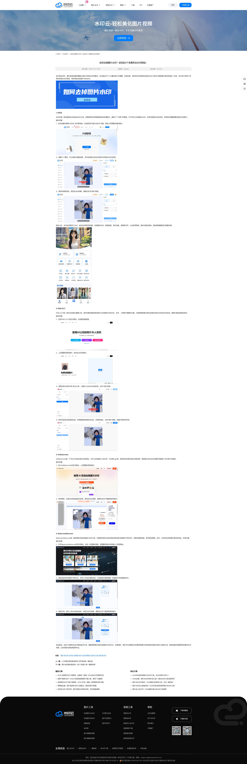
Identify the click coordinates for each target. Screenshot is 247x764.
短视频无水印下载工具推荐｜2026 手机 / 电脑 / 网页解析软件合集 (81, 682)
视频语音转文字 (128, 738)
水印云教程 (151, 713)
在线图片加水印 (89, 718)
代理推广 (151, 728)
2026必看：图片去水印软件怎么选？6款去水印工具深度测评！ (154, 679)
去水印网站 (86, 656)
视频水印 (109, 5)
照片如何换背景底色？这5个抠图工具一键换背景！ (79, 664)
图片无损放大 (106, 718)
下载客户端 (185, 5)
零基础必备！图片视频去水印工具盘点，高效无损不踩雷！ (78, 686)
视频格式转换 (128, 733)
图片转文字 (106, 723)
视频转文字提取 (117, 748)
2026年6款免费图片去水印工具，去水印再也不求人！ (151, 675)
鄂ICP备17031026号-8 (110, 760)
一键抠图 (93, 748)
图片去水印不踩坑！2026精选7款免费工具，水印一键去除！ (153, 682)
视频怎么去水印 (128, 723)
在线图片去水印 (89, 713)
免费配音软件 (131, 748)
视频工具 (128, 707)
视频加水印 (127, 718)
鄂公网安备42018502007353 (132, 760)
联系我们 (151, 723)
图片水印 (94, 5)
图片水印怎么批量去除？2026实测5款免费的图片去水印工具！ (154, 686)
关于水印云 (151, 718)
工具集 (82, 3)
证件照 (86, 728)
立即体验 (122, 38)
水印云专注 (147, 760)
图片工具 (88, 707)
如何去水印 (102, 656)
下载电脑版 (184, 710)
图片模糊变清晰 (89, 733)
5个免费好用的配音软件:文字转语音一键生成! (77, 661)
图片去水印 (64, 656)
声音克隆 (143, 748)
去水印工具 (94, 656)
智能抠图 (87, 723)
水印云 (71, 656)
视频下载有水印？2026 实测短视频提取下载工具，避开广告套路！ (81, 679)
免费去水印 (78, 656)
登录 (172, 5)
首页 (58, 54)
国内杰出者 (171, 760)
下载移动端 (184, 719)
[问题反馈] (244, 88)
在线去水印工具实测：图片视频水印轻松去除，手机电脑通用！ (79, 689)
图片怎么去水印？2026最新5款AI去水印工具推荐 (149, 689)
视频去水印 (127, 713)
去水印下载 (104, 748)
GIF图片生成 (106, 713)
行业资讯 (65, 54)
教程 (122, 5)
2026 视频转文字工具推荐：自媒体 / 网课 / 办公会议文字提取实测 (81, 675)
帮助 (150, 707)
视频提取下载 (128, 728)
